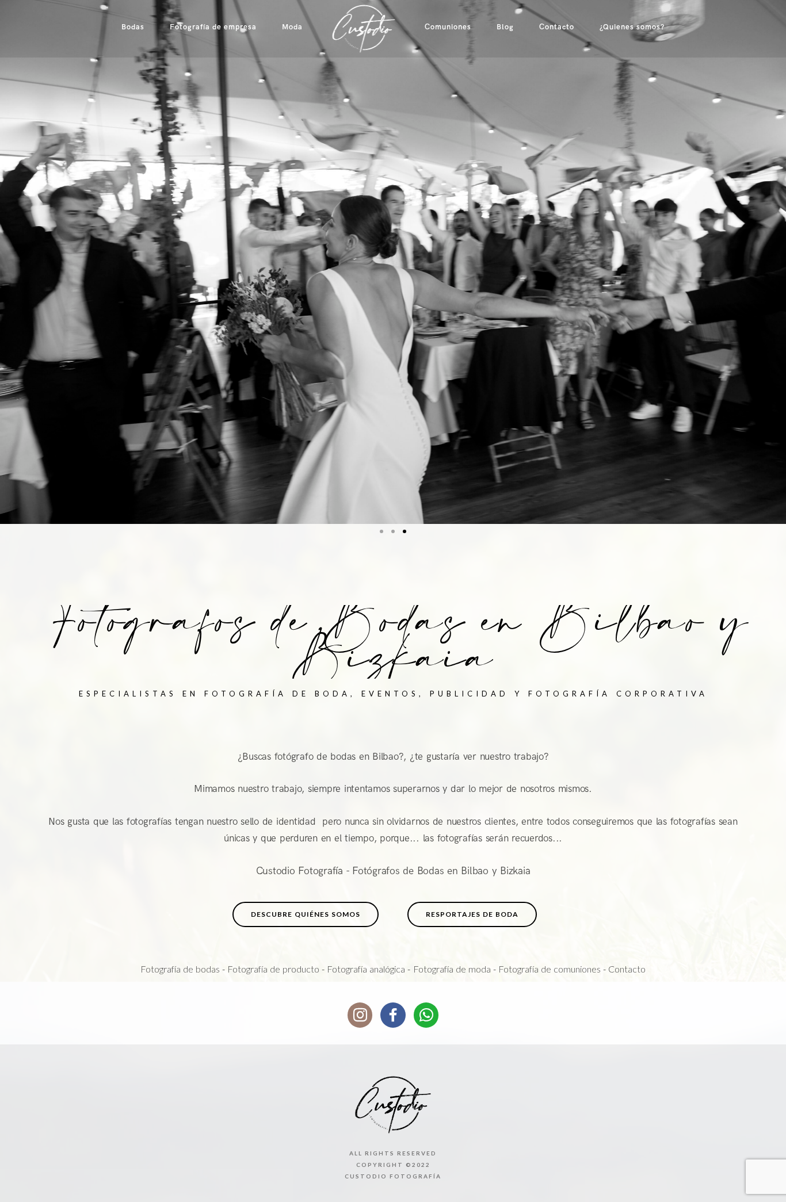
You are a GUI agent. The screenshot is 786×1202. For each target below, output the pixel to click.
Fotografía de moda (452, 968)
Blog (505, 27)
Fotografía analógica (366, 968)
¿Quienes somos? (632, 27)
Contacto (556, 27)
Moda (292, 27)
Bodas (132, 27)
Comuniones (448, 27)
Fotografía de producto (273, 968)
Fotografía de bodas (180, 968)
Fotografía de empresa (213, 27)
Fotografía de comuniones (549, 968)
